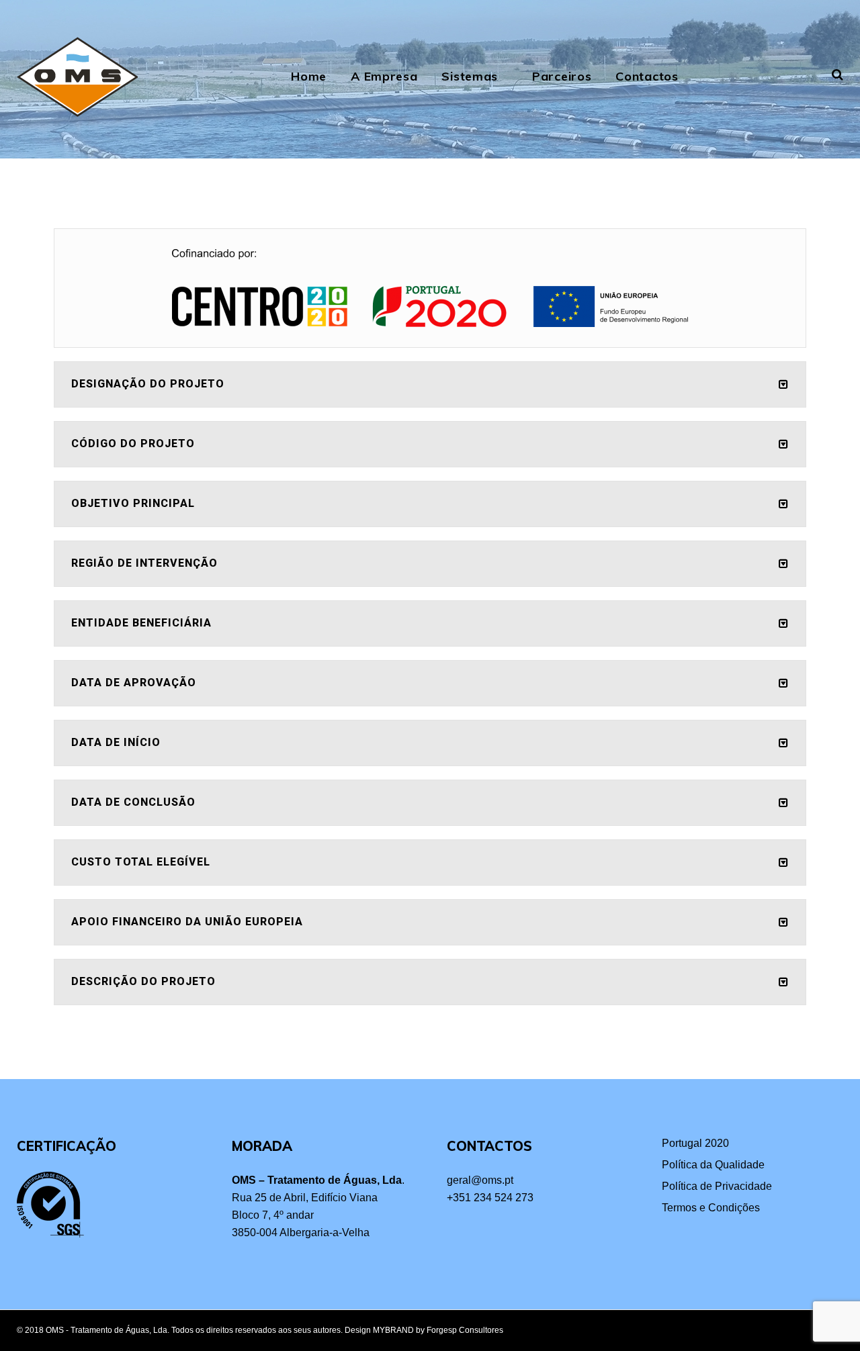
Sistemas (469, 76)
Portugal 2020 (695, 1143)
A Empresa (384, 76)
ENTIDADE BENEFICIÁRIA (141, 622)
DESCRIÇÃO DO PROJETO (143, 981)
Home (309, 76)
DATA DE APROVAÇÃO (133, 682)
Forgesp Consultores (465, 1330)
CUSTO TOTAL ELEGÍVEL (140, 861)
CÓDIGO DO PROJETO (133, 443)
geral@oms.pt (480, 1180)
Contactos (646, 76)
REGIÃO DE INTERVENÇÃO (144, 563)
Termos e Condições (711, 1207)
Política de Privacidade (717, 1186)
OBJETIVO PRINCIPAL (133, 503)
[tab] (430, 384)
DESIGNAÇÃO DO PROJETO (147, 383)
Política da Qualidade (713, 1164)
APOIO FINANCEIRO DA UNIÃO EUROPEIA (187, 921)
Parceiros (561, 76)
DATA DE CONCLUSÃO (133, 802)
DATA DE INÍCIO (116, 742)
